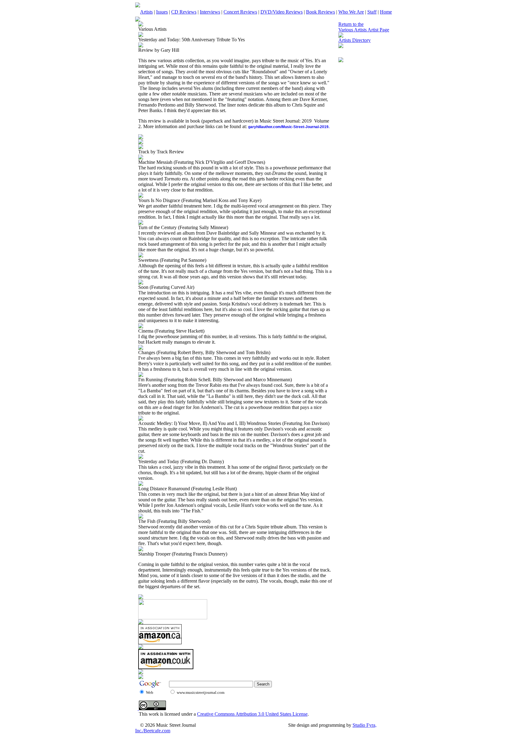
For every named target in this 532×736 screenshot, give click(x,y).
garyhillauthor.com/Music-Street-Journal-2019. (288, 127)
